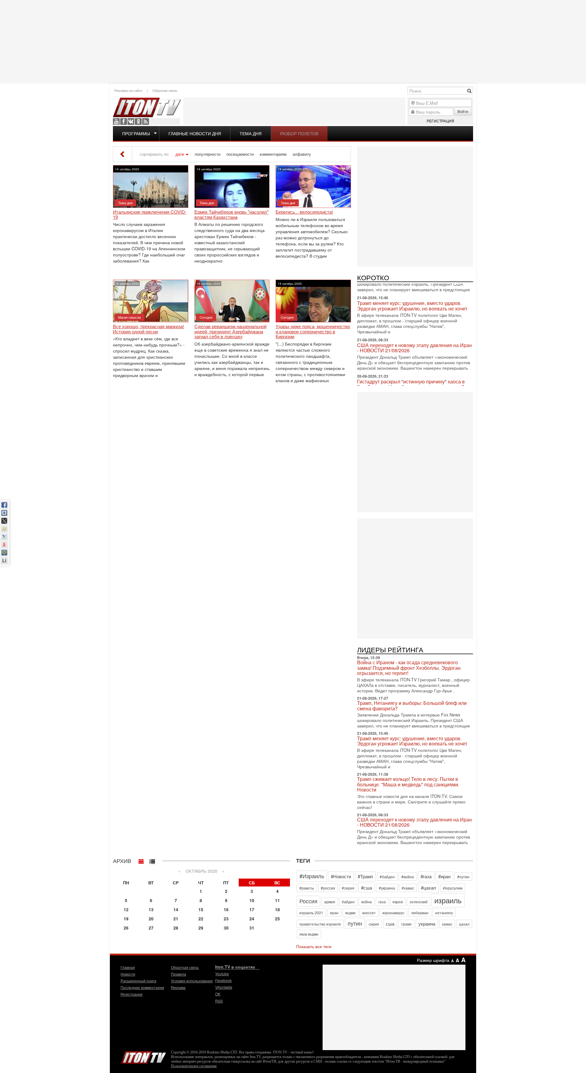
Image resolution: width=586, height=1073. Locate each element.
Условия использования (192, 980)
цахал (464, 923)
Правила (178, 974)
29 (200, 928)
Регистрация (440, 120)
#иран (444, 876)
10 (251, 900)
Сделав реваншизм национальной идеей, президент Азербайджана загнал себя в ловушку (230, 331)
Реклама (178, 987)
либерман (420, 912)
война (366, 901)
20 (151, 918)
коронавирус (393, 912)
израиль (448, 900)
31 (251, 928)
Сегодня (206, 317)
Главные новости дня (194, 133)
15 (200, 909)
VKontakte (131, 121)
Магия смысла (129, 317)
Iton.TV (143, 1056)
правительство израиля (320, 923)
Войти (463, 111)
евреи (397, 901)
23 (226, 918)
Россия (308, 901)
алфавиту (302, 154)
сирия (374, 923)
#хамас (408, 887)
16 (226, 909)
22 (200, 918)
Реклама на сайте (128, 90)
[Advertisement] (293, 41)
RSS (145, 121)
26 (126, 928)
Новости (128, 974)
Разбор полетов (299, 133)
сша (390, 923)
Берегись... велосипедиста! (304, 212)
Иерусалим (452, 887)
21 (175, 918)
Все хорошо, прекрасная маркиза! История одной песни (148, 329)
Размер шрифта (433, 960)
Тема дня (251, 133)
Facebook (123, 121)
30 (226, 928)
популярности (207, 154)
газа (382, 901)
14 (175, 909)
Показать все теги (313, 946)
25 (277, 918)
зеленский (419, 901)
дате (179, 154)
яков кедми (308, 934)
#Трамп (365, 876)
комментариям (273, 154)
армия (329, 901)
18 (277, 909)
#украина (387, 887)
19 (126, 918)
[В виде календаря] (141, 859)
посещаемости (240, 154)
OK (138, 121)
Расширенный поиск (138, 980)
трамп (406, 923)
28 (175, 928)
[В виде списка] (152, 859)
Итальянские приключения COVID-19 (149, 214)
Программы (136, 133)
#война (407, 876)
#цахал (428, 887)
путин (355, 923)
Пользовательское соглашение (194, 1066)
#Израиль (311, 876)
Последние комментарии (142, 987)
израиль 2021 (311, 912)
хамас (447, 923)
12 (126, 909)
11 (277, 900)
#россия (328, 887)
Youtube (116, 121)
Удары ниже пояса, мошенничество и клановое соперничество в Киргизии (313, 331)
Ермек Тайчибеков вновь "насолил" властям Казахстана (231, 214)
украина (426, 923)
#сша (366, 887)
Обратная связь (164, 90)
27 (151, 928)
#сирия (348, 887)
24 (251, 918)
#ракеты (306, 887)
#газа (426, 876)
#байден (387, 876)
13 (151, 909)
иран (334, 912)
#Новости (341, 876)
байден (348, 901)
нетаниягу (444, 912)
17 (251, 909)
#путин (463, 876)
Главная (128, 967)
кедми (350, 912)
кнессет (369, 912)
